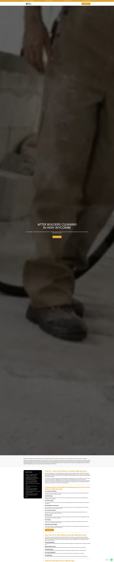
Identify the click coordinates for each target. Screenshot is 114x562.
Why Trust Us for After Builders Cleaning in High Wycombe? (31, 481)
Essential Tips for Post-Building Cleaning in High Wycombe (31, 489)
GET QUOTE (57, 236)
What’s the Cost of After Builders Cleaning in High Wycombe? (32, 494)
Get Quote (86, 3)
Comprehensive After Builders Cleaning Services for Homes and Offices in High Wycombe (32, 478)
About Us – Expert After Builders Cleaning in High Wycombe (32, 475)
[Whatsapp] (111, 559)
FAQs (27, 496)
